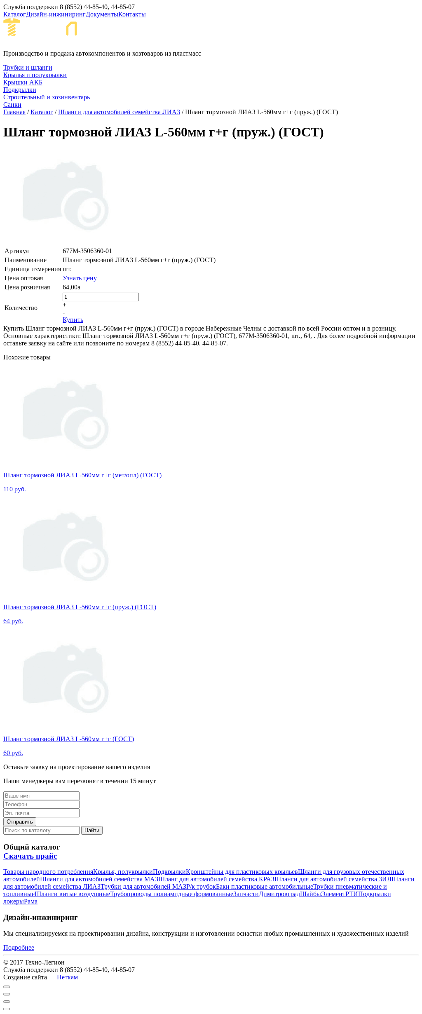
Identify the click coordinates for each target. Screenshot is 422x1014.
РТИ (351, 893)
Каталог (14, 14)
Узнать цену (80, 278)
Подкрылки (169, 871)
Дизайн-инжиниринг (56, 14)
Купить (73, 319)
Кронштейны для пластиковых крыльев (242, 871)
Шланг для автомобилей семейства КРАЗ (216, 879)
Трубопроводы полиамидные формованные (171, 893)
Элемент (333, 893)
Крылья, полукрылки (123, 871)
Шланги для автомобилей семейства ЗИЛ (333, 879)
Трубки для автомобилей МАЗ (143, 886)
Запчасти (246, 893)
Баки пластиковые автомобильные (264, 886)
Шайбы (310, 893)
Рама (31, 901)
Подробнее (18, 947)
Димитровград (279, 893)
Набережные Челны (164, 33)
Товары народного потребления (48, 871)
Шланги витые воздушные (72, 893)
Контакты (132, 14)
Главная (14, 111)
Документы (102, 14)
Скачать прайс (30, 856)
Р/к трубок (201, 886)
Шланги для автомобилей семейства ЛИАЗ (119, 111)
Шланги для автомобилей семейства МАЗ (99, 879)
